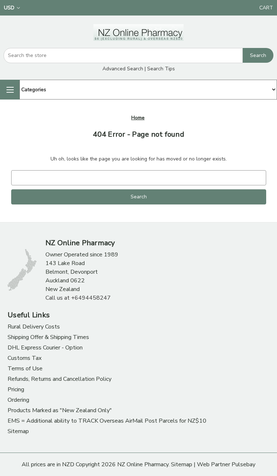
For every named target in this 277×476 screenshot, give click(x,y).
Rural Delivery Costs (34, 327)
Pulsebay (243, 464)
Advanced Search (122, 68)
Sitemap (18, 431)
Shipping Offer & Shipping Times (48, 337)
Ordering (18, 400)
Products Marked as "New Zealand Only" (60, 410)
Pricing (16, 389)
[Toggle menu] (9, 90)
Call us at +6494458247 (78, 298)
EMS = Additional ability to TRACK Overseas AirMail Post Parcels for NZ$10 (107, 421)
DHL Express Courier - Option (45, 348)
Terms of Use (25, 369)
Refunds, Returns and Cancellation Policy (59, 379)
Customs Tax (24, 358)
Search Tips (161, 68)
